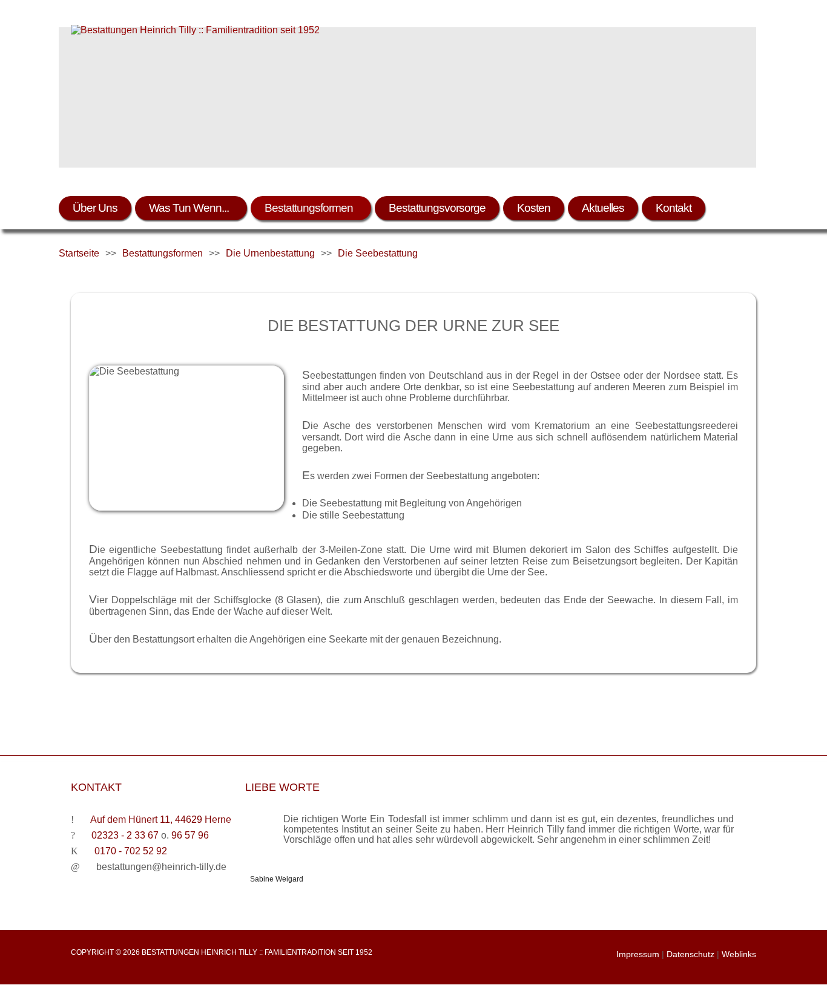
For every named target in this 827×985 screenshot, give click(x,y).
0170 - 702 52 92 (130, 851)
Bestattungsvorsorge (437, 207)
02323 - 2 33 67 (125, 835)
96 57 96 (190, 835)
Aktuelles (603, 207)
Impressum (637, 954)
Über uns (95, 207)
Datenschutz (690, 954)
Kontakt (673, 207)
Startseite (79, 253)
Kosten (533, 207)
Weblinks (739, 954)
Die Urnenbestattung (270, 253)
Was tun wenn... (189, 207)
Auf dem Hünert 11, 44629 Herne (160, 819)
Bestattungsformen (309, 207)
